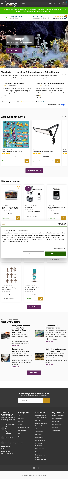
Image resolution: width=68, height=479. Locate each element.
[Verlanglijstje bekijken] (59, 3)
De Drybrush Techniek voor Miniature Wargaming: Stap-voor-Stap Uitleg (21, 329)
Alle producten (56, 431)
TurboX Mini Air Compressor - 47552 (56, 208)
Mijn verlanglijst (57, 424)
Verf (19, 415)
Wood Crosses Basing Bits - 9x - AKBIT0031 (11, 288)
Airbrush (20, 421)
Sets (19, 434)
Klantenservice (40, 449)
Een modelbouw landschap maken (53, 327)
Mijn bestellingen (57, 418)
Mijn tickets (56, 421)
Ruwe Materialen (23, 427)
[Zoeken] (50, 3)
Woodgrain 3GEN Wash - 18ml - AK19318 (32, 288)
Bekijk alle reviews (44, 102)
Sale (19, 437)
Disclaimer (38, 434)
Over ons (38, 420)
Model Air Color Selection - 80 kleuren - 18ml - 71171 (10, 208)
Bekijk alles (33, 307)
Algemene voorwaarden (39, 430)
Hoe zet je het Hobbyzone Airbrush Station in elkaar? (20, 351)
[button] (54, 3)
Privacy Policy (39, 437)
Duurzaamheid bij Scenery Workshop (41, 416)
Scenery (20, 424)
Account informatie (58, 415)
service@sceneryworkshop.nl (14, 443)
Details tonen (58, 248)
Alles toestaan (55, 254)
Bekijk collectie (33, 170)
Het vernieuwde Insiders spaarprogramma (40, 457)
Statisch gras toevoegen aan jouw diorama (56, 350)
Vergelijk (55, 427)
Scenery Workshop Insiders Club (41, 425)
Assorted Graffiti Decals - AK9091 (12, 152)
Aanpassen (32, 254)
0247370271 (9, 438)
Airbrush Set (29, 207)
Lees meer (15, 345)
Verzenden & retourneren (39, 445)
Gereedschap (22, 431)
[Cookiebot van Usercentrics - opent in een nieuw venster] (58, 223)
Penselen (21, 418)
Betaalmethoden (40, 440)
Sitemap (37, 452)
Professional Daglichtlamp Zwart (43, 152)
